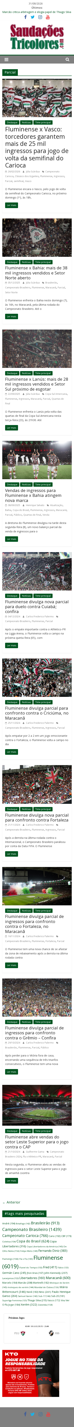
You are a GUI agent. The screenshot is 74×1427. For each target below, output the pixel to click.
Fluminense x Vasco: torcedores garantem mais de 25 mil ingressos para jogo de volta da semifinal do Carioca (36, 147)
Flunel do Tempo (30, 1267)
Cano (55, 1236)
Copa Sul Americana (56, 394)
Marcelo (9, 1282)
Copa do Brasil (21, 510)
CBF (66, 1236)
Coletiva (9, 1241)
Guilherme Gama (35, 1151)
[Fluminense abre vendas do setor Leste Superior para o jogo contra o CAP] (37, 1087)
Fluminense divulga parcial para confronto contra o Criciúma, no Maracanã (36, 713)
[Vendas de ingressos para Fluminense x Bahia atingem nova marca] (37, 443)
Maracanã (51, 287)
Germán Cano (14, 1273)
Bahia (8, 510)
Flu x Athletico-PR (32, 1156)
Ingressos (59, 176)
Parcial (8, 181)
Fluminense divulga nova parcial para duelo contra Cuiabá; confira (37, 606)
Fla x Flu (26, 1258)
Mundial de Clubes (46, 1287)
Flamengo (10, 1258)
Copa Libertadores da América (45, 1246)
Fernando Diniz (52, 1251)
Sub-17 (44, 1296)
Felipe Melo (29, 1251)
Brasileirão (51, 282)
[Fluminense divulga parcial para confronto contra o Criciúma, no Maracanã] (37, 661)
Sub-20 (58, 1296)
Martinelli (41, 1282)
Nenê (32, 1292)
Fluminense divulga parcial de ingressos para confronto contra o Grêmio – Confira (34, 1033)
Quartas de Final (32, 514)
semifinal (19, 181)
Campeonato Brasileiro (17, 287)
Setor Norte (11, 292)
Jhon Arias (35, 1272)
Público (18, 514)
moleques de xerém (21, 1287)
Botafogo (23, 1223)
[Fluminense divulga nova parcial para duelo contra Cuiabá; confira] (37, 554)
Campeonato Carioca (25, 1235)
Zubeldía (45, 1304)
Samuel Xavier (28, 1296)
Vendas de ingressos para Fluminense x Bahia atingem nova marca (33, 495)
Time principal (43, 122)
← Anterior (11, 1202)
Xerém (29, 1304)
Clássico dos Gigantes (27, 176)
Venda (46, 514)
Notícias (26, 122)
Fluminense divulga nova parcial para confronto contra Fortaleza (37, 817)
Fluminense (46, 176)
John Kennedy (56, 1273)
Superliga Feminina (14, 1300)
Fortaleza (51, 941)
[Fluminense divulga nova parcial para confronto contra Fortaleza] (37, 767)
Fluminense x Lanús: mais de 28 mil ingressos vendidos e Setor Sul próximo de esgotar (36, 384)
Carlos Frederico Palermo (40, 616)
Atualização (56, 505)
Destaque (12, 122)
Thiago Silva (37, 1300)
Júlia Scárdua (33, 171)
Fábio (63, 1267)
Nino (45, 1292)
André (8, 1223)
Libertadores (32, 1278)
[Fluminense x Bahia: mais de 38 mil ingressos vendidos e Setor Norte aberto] (37, 221)
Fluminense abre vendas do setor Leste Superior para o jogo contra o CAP (36, 1142)
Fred (50, 1267)
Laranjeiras (10, 1278)
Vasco (28, 181)
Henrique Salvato (35, 505)
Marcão (25, 1282)
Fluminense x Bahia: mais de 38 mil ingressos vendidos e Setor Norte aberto (36, 272)
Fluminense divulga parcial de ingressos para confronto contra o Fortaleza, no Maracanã (34, 923)
